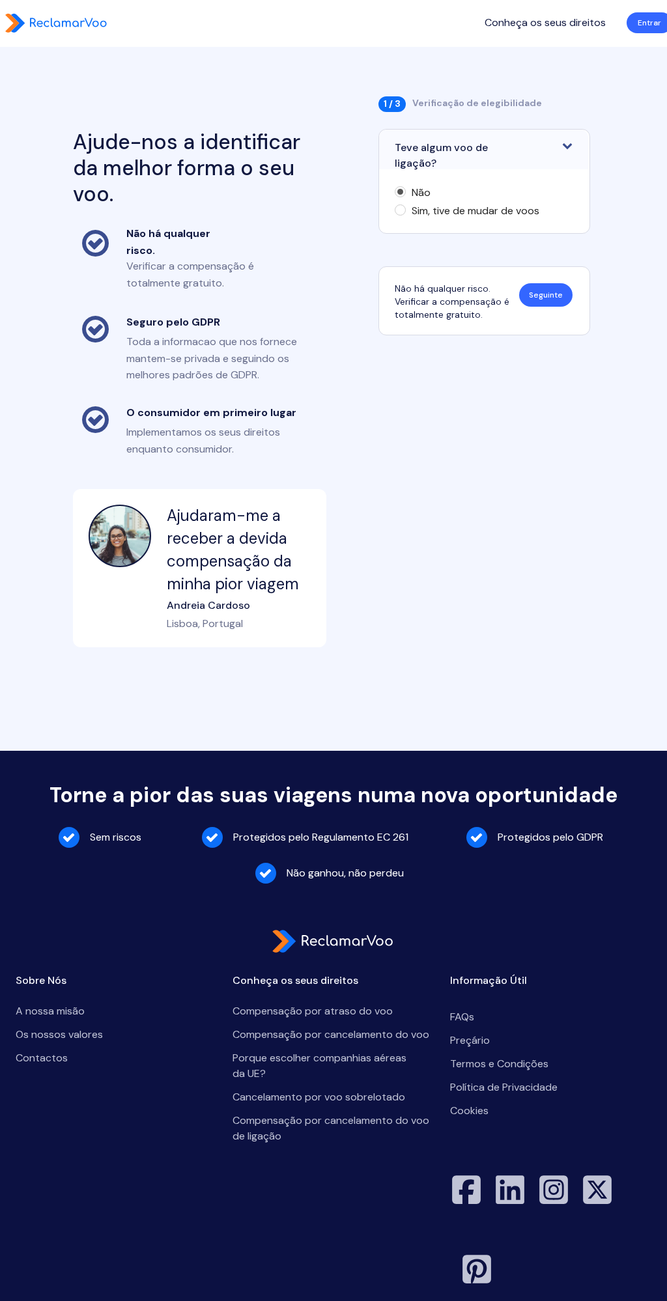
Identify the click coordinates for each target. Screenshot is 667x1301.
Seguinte (546, 295)
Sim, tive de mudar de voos (475, 211)
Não (421, 193)
